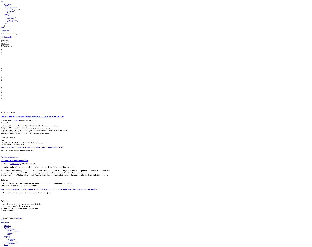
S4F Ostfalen (7, 4)
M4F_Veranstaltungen (10, 7)
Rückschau (10, 11)
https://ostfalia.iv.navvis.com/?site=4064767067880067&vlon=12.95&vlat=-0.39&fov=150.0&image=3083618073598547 (32, 147)
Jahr (2, 43)
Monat (2, 42)
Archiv (9, 13)
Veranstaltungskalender (14, 10)
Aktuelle (9, 8)
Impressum (7, 14)
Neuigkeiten (7, 5)
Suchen (2, 26)
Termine (6, 23)
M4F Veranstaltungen (15, 120)
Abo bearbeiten (11, 17)
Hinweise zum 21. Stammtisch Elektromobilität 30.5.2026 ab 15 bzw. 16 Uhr (32, 117)
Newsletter (7, 16)
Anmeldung (10, 18)
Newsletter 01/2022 (12, 21)
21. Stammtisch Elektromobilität (14, 160)
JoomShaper (19, 218)
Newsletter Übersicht (13, 20)
